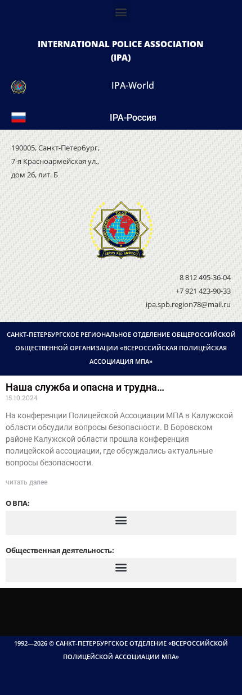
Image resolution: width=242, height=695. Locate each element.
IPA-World (132, 85)
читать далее (26, 482)
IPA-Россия (133, 117)
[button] (121, 11)
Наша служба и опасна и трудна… (85, 387)
